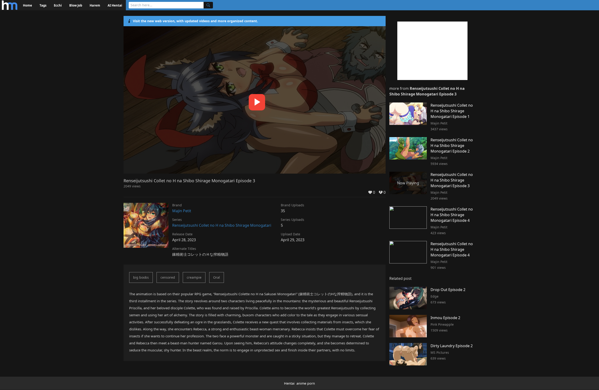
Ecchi (58, 5)
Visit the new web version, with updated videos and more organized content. (195, 21)
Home (27, 5)
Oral (216, 277)
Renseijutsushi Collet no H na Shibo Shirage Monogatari (221, 225)
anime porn (305, 383)
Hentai (289, 383)
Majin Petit (181, 210)
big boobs (141, 277)
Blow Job (75, 5)
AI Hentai (115, 5)
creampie (194, 277)
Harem (95, 5)
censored (168, 277)
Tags (43, 5)
